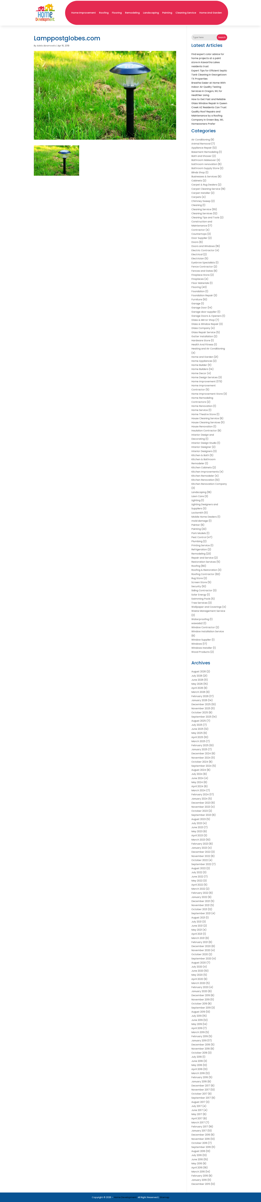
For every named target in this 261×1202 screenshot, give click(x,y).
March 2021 (198, 938)
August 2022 (198, 868)
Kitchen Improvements (205, 471)
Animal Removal (201, 143)
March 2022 (198, 889)
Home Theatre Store (203, 414)
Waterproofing (200, 619)
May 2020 (197, 975)
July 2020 (196, 966)
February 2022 (199, 893)
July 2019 (196, 1016)
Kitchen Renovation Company (209, 484)
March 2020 (198, 983)
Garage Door (199, 307)
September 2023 (201, 815)
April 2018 (197, 1069)
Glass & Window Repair (205, 324)
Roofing (104, 12)
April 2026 (197, 688)
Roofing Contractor (202, 574)
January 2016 (199, 1180)
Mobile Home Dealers (204, 517)
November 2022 (200, 856)
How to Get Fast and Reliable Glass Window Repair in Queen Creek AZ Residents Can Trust (209, 103)
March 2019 (198, 1032)
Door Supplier (199, 238)
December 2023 (201, 802)
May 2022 (197, 880)
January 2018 (199, 1081)
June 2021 (197, 925)
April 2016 (197, 1167)
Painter (195, 525)
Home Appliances (201, 361)
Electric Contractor (203, 250)
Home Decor (198, 373)
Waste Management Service (208, 611)
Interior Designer (201, 447)
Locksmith (197, 512)
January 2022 (199, 897)
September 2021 (201, 913)
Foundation (198, 291)
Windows (196, 644)
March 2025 (198, 741)
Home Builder (199, 365)
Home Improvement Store (207, 394)
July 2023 (196, 823)
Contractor (198, 230)
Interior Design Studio (204, 443)
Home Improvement (83, 12)
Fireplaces (197, 279)
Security (196, 586)
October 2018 (199, 1052)
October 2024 (199, 762)
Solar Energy (198, 594)
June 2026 (197, 680)
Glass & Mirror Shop (203, 320)
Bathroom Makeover (203, 160)
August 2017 (198, 1102)
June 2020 (197, 971)
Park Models (198, 533)
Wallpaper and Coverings (206, 607)
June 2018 (197, 1061)
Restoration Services (203, 562)
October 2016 (199, 1143)
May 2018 (196, 1065)
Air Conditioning (200, 139)
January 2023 (199, 848)
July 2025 (196, 725)
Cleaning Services (201, 213)
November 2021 (200, 905)
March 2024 (198, 790)
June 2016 (197, 1159)
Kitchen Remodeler (202, 476)
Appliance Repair (201, 147)
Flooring (117, 12)
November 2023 (200, 807)
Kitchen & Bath (200, 455)
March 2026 (198, 692)
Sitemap (164, 1197)
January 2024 (199, 798)
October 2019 (199, 1003)
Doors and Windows (203, 246)
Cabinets (196, 180)
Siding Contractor (201, 590)
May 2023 (197, 831)
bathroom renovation (204, 164)
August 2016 (198, 1151)
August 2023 (198, 819)
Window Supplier (201, 639)
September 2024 (201, 766)
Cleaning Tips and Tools (205, 217)
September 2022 (201, 864)
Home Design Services (204, 377)
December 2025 (201, 704)
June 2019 (197, 1020)
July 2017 (196, 1106)
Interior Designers (202, 451)
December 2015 (200, 1184)
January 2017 (199, 1130)
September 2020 (201, 958)
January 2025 (199, 749)
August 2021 (198, 917)
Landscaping (151, 12)
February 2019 (199, 1036)
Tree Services (199, 603)
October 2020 (199, 954)
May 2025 (197, 733)
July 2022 (196, 872)
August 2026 (198, 671)
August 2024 (198, 770)
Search (222, 37)
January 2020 (199, 991)
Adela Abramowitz (46, 45)
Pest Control (198, 537)
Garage (195, 303)
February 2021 (199, 942)
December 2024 (201, 753)
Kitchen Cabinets (201, 467)
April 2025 (197, 737)
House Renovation (202, 426)
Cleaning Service (186, 12)
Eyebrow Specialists (203, 262)
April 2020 (197, 979)
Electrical (197, 254)
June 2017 (197, 1110)
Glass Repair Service (203, 332)
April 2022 (197, 884)
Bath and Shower (201, 156)
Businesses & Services (204, 176)
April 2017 (197, 1118)
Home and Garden (210, 12)
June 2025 (197, 729)
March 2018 (198, 1073)
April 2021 (196, 934)
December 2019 (200, 995)
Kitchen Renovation (202, 480)
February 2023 (199, 843)
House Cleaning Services (205, 422)
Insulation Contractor (204, 430)
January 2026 (199, 700)
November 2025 (200, 708)
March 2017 (198, 1122)
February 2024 (200, 794)
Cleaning (196, 205)
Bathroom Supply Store (205, 168)
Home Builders (199, 369)
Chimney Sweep (201, 201)
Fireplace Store (200, 275)
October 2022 (199, 860)
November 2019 (200, 999)
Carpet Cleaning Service (205, 189)
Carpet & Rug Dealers (204, 184)
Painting (167, 12)
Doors (194, 242)
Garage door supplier (204, 312)
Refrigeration (199, 549)
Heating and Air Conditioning (208, 348)
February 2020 (200, 987)
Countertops (199, 234)
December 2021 (200, 901)
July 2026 (196, 675)
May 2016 (196, 1163)
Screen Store (199, 582)
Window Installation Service (207, 631)
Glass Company (200, 328)
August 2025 (198, 721)
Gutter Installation (202, 336)
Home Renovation (202, 406)
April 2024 (197, 786)
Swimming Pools (200, 598)
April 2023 (197, 835)
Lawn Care (197, 496)
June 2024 (197, 778)
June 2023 (197, 827)
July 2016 (196, 1155)
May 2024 (197, 782)
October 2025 (199, 712)
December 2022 (201, 852)
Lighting (195, 500)
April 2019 (196, 1028)
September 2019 (201, 1007)
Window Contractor (203, 627)
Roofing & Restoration (204, 570)
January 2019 (199, 1040)
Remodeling (132, 12)
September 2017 (201, 1098)
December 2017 (200, 1085)
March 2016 (198, 1171)
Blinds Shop (198, 172)
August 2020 (198, 962)
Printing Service (200, 545)
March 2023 (198, 839)
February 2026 (200, 696)
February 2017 (199, 1126)
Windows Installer (201, 648)
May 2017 (196, 1114)
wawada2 (197, 623)
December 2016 (200, 1134)
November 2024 (201, 757)
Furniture (196, 299)
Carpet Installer (200, 193)
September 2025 (201, 716)
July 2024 (197, 774)
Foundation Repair (202, 295)
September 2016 (201, 1147)
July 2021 (196, 921)
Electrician (197, 258)
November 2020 (200, 950)
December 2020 (201, 946)
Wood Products (200, 652)
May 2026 (197, 684)
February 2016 (199, 1175)
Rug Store (197, 578)
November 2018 (200, 1048)
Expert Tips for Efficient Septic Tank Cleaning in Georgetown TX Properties (209, 74)
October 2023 (199, 811)
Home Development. (125, 1197)
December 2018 (200, 1044)
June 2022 (197, 876)
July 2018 (196, 1057)
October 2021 (199, 909)
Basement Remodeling (204, 152)
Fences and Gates (202, 271)
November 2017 (200, 1089)
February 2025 (200, 745)
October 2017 (199, 1093)
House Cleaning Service (205, 418)
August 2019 (198, 1011)
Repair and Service (202, 557)
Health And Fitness (202, 344)
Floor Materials (200, 283)
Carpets (196, 197)
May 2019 (196, 1024)
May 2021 (196, 930)
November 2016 (200, 1139)
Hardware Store (200, 340)
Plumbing (196, 541)
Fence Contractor (202, 266)
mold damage (199, 521)
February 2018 (199, 1077)
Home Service (199, 410)
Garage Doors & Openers (206, 316)
